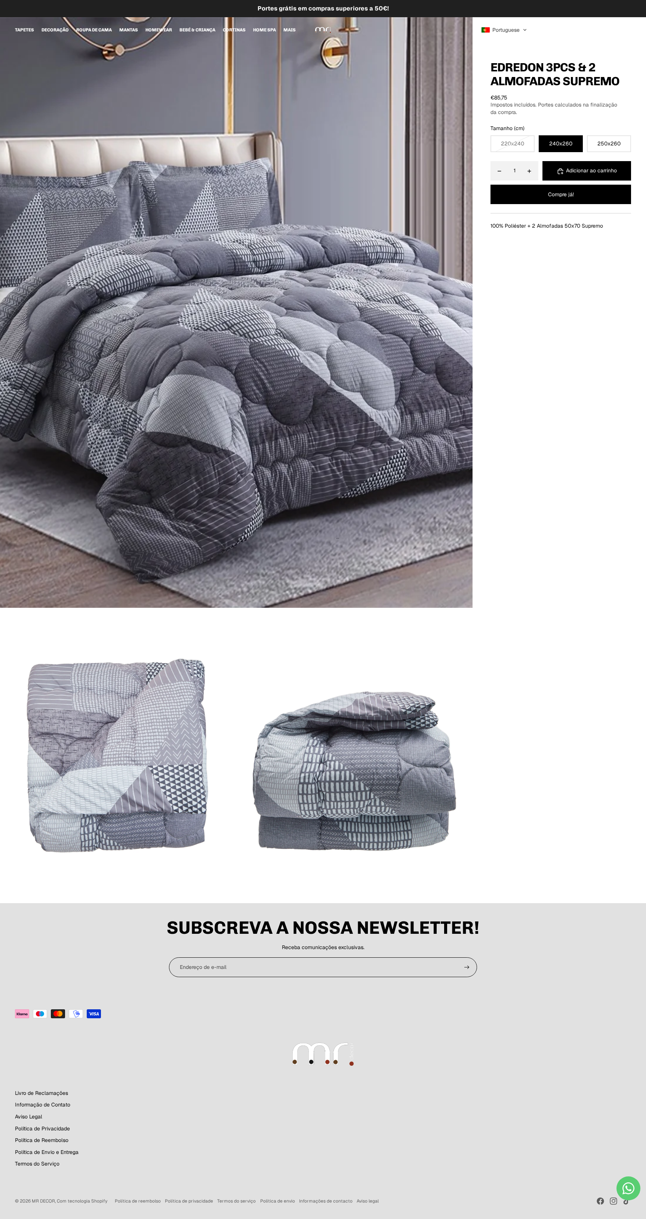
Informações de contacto (326, 1201)
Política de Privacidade (42, 1128)
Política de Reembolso (41, 1140)
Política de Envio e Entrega (47, 1152)
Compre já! (561, 194)
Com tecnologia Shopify (82, 1201)
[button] (504, 30)
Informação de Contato (42, 1104)
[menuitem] (24, 30)
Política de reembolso (138, 1201)
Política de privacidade (189, 1201)
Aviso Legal (28, 1116)
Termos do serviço (236, 1201)
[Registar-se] (467, 967)
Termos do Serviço (37, 1163)
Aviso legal (368, 1201)
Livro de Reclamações (41, 1093)
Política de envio (277, 1201)
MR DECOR (43, 1201)
